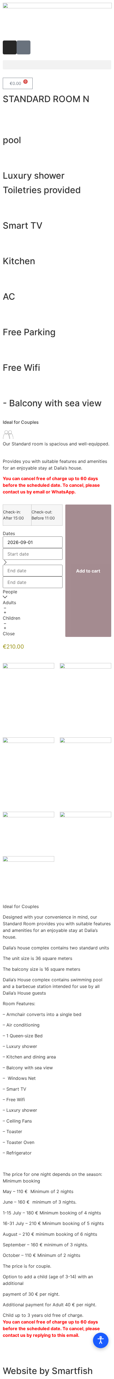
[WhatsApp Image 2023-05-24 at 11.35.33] (28, 678)
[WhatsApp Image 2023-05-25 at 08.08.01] (28, 771)
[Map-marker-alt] (23, 47)
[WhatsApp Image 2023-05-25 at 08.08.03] (85, 771)
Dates (9, 533)
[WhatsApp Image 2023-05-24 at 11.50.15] (85, 831)
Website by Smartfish (48, 1370)
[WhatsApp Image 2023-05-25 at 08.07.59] (28, 875)
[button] (57, 64)
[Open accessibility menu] (100, 1340)
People (10, 591)
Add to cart (88, 571)
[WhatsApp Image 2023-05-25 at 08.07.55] (28, 831)
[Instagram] (10, 47)
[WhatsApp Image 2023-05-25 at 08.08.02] (85, 697)
